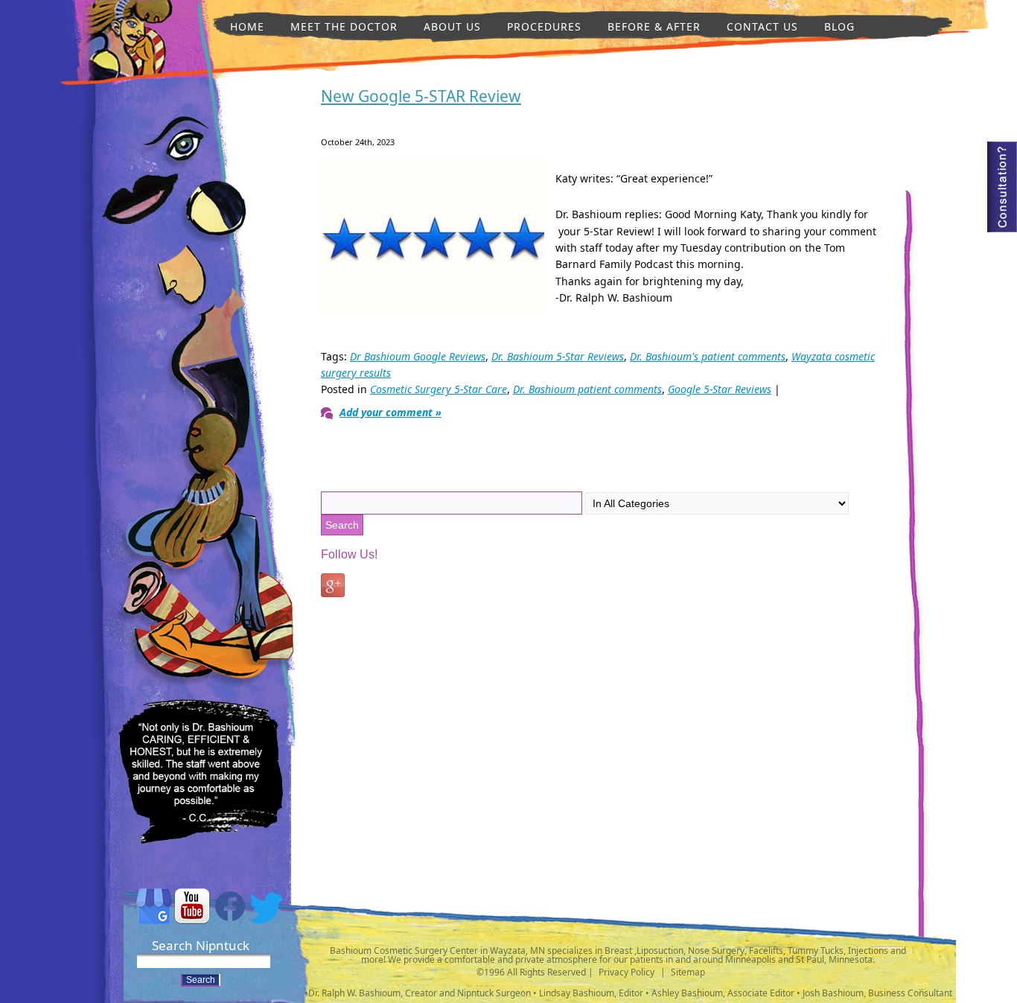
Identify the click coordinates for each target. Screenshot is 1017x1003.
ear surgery (143, 591)
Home (247, 26)
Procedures (544, 26)
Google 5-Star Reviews (719, 389)
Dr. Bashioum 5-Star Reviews (557, 356)
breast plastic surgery (213, 212)
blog (839, 26)
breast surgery (208, 367)
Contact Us (762, 26)
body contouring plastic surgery (208, 596)
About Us (452, 26)
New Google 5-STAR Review (421, 96)
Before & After (654, 26)
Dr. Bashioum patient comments (587, 389)
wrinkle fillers (126, 62)
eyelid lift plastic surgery (175, 142)
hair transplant (199, 506)
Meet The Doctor (344, 26)
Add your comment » (390, 412)
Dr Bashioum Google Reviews (417, 356)
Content (1002, 186)
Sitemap (688, 972)
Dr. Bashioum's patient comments (707, 356)
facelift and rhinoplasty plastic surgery (178, 277)
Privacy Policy (626, 972)
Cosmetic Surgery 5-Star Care (438, 389)
